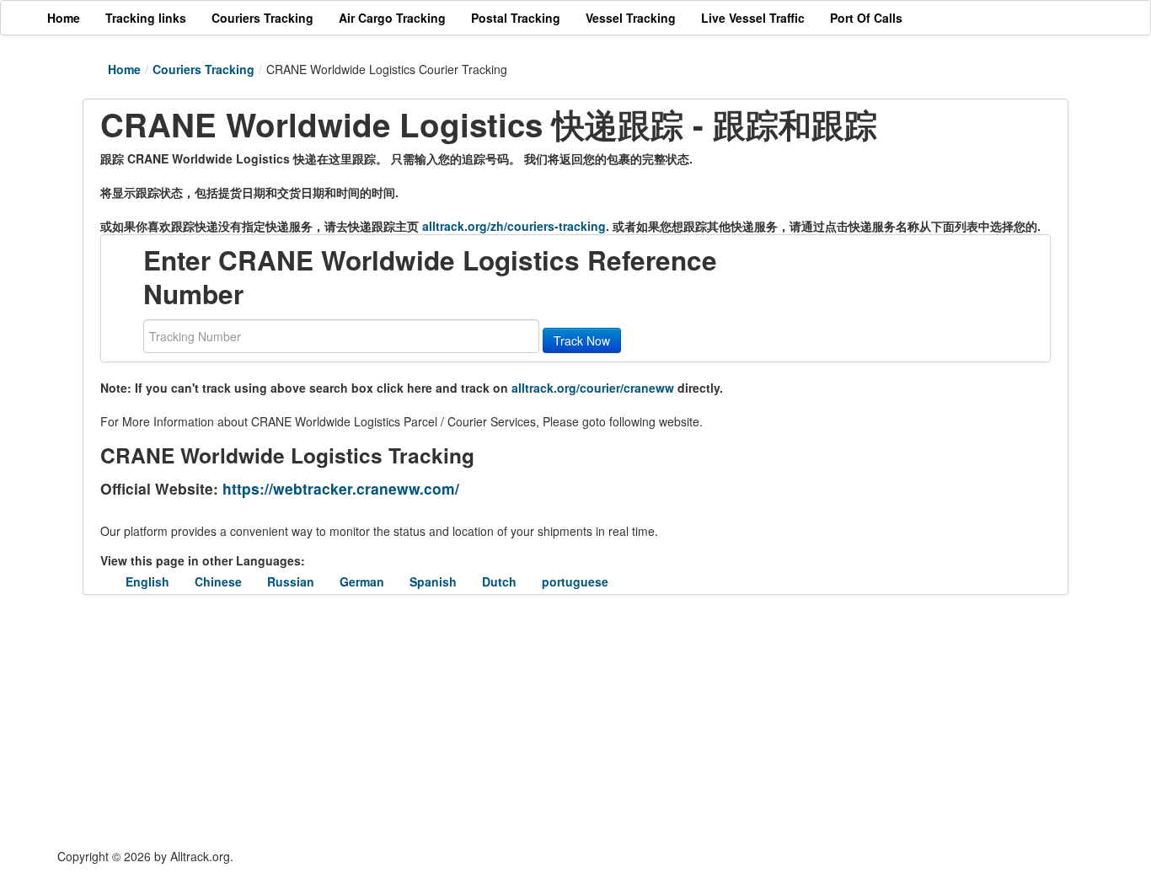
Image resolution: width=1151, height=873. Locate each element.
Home (124, 69)
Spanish (433, 581)
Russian (290, 581)
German (362, 581)
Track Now (582, 340)
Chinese (218, 581)
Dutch (499, 581)
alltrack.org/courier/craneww (592, 387)
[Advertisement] (474, 721)
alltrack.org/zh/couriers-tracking (514, 225)
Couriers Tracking (203, 69)
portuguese (575, 581)
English (147, 581)
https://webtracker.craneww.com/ (340, 488)
